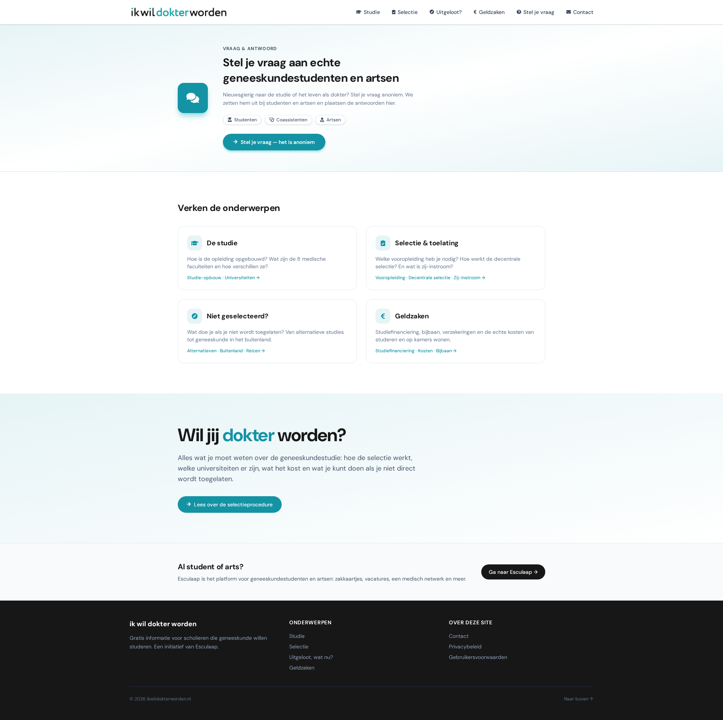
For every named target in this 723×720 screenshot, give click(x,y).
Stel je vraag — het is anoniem (278, 142)
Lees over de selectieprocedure (233, 504)
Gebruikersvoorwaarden (478, 657)
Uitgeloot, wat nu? (311, 657)
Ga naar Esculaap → (513, 572)
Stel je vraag (538, 12)
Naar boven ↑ (578, 699)
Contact (583, 12)
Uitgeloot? (449, 12)
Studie (372, 12)
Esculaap (206, 646)
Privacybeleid (465, 646)
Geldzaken (492, 12)
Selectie (408, 12)
